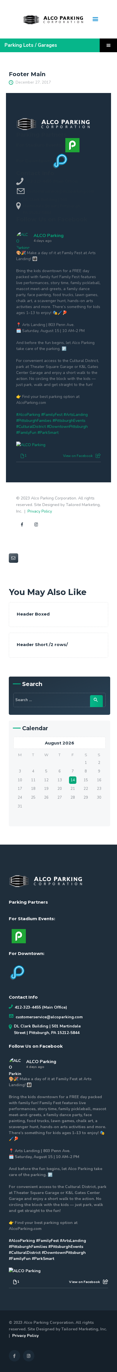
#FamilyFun (26, 432)
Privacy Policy (40, 511)
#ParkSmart (47, 432)
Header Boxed (33, 614)
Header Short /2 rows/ (42, 644)
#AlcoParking (28, 414)
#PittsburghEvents (69, 420)
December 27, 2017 (33, 82)
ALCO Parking (49, 235)
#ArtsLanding (76, 414)
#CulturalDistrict (31, 426)
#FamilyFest (51, 414)
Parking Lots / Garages (31, 45)
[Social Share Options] (98, 456)
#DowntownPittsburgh (67, 426)
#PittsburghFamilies (33, 420)
